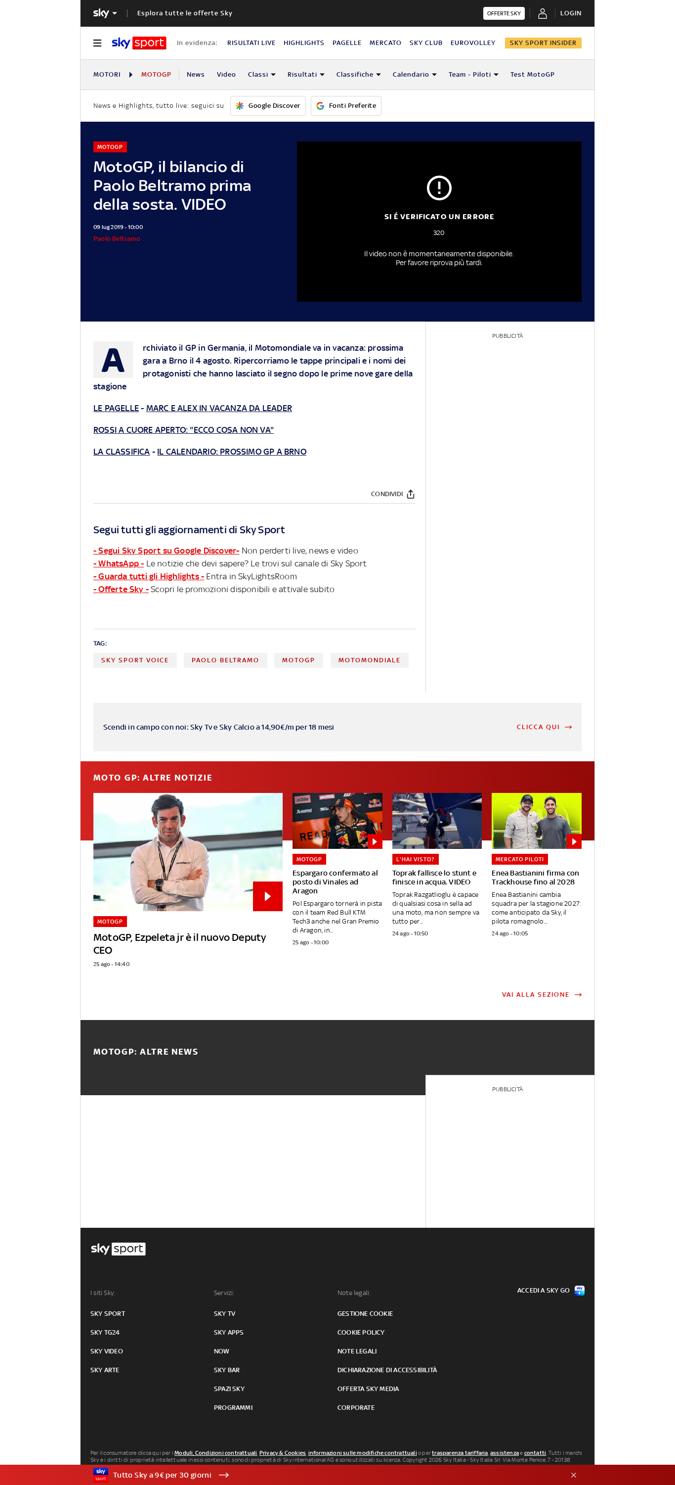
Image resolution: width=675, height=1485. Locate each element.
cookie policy (361, 1332)
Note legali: (354, 1293)
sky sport (107, 1313)
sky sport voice (135, 660)
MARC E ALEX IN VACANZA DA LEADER (219, 408)
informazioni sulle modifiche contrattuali (362, 1452)
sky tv (224, 1313)
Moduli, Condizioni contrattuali (215, 1452)
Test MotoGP (532, 74)
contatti (535, 1452)
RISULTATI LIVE (251, 42)
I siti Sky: (102, 1293)
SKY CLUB (426, 42)
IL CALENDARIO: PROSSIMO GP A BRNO (231, 452)
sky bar (227, 1370)
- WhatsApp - (118, 563)
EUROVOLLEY (473, 42)
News (196, 74)
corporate (356, 1407)
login (571, 13)
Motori (107, 74)
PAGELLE (347, 42)
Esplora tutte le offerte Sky (185, 13)
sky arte (105, 1370)
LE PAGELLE (116, 408)
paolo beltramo (225, 660)
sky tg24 (105, 1332)
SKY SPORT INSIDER (543, 42)
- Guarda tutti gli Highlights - (148, 576)
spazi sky (229, 1388)
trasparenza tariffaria (460, 1452)
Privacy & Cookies (282, 1452)
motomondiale (369, 660)
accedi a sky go (543, 1290)
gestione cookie (365, 1313)
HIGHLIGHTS (304, 42)
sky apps (229, 1332)
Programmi (233, 1407)
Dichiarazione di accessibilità (387, 1370)
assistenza (504, 1452)
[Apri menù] (97, 43)
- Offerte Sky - (121, 589)
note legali (357, 1351)
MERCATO (386, 42)
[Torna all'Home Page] (139, 43)
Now (222, 1351)
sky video (106, 1351)
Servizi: (224, 1293)
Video (226, 74)
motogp (298, 660)
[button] (322, 1475)
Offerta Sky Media (368, 1388)
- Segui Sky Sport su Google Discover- (166, 551)
